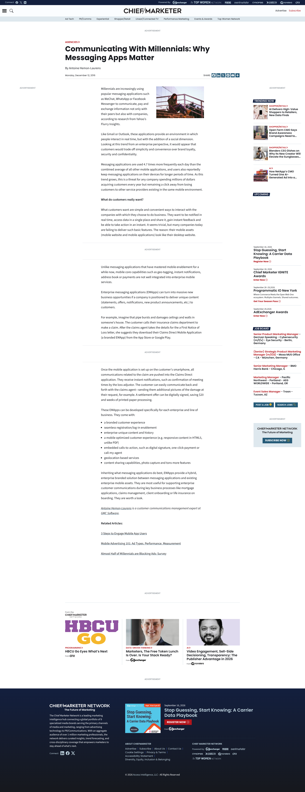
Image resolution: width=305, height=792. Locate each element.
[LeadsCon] (272, 2)
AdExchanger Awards (271, 312)
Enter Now (259, 279)
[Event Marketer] (241, 3)
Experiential (103, 18)
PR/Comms (85, 18)
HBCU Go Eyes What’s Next (86, 651)
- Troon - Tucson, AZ (273, 393)
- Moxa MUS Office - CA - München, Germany (277, 354)
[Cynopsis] (257, 2)
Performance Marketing (176, 18)
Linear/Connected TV (147, 18)
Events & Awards (203, 18)
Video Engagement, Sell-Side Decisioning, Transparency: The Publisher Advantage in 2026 (212, 655)
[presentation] (261, 112)
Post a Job (262, 404)
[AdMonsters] (286, 2)
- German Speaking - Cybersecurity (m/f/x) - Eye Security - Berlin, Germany (277, 338)
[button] (4, 10)
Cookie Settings (134, 752)
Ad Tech (69, 18)
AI (270, 168)
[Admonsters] (197, 663)
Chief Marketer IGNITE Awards (271, 274)
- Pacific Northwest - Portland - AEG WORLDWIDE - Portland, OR (272, 380)
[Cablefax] (298, 2)
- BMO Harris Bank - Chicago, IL (275, 367)
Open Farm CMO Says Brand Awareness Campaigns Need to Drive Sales (283, 134)
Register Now (261, 261)
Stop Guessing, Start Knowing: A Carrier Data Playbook (273, 254)
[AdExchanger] (180, 2)
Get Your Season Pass (266, 301)
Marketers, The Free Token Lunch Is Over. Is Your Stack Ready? (152, 653)
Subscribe (295, 10)
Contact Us (174, 748)
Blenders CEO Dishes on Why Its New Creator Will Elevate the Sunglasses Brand (285, 155)
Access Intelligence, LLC (145, 775)
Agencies (71, 42)
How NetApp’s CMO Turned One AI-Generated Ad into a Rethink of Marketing (282, 176)
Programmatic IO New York (275, 290)
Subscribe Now (276, 440)
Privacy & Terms (156, 752)
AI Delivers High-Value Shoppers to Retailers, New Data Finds (283, 112)
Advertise (281, 10)
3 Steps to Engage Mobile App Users (124, 533)
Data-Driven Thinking (138, 648)
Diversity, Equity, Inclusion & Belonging (147, 759)
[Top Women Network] (205, 2)
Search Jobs (285, 404)
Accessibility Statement (139, 756)
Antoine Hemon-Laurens (116, 508)
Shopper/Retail (122, 18)
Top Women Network (229, 18)
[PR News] (228, 3)
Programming (73, 648)
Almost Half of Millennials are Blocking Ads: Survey (133, 553)
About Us (159, 748)
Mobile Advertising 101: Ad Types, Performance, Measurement (141, 543)
